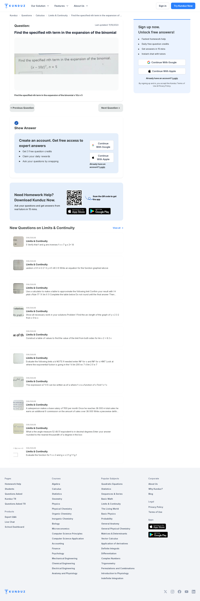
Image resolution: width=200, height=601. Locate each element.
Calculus (40, 15)
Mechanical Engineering (64, 558)
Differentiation (108, 553)
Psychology (58, 553)
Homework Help (13, 484)
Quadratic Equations (112, 484)
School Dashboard (14, 527)
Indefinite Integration (112, 578)
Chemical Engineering (63, 563)
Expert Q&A (10, 517)
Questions (26, 15)
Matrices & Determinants (114, 533)
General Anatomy (110, 523)
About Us (79, 5)
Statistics (57, 494)
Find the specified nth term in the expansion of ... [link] (96, 15)
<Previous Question (22, 107)
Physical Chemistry (62, 509)
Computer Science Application (68, 538)
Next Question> (110, 107)
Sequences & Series (112, 494)
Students (9, 489)
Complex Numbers (110, 558)
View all (116, 228)
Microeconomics (60, 528)
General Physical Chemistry (115, 528)
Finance (56, 548)
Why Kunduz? (155, 489)
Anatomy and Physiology (64, 573)
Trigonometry (108, 563)
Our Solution (38, 5)
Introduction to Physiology (115, 573)
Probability (106, 518)
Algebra (56, 484)
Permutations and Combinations (118, 568)
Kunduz (14, 15)
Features (59, 5)
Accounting (58, 543)
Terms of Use (155, 512)
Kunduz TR (10, 499)
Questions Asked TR (15, 504)
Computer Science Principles (67, 533)
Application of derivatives (114, 543)
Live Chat (10, 522)
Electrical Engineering (63, 568)
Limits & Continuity (58, 15)
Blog (150, 494)
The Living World (110, 509)
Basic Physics (108, 513)
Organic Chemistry (61, 513)
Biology (56, 523)
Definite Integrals (110, 548)
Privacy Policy (164, 86)
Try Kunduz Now (183, 5)
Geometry (57, 499)
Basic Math (107, 499)
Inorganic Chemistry (62, 518)
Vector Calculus (109, 538)
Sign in (162, 5)
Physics (56, 504)
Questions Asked (13, 494)
